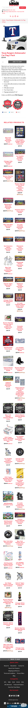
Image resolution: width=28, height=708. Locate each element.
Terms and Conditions (9, 673)
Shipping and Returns (14, 670)
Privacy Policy (20, 673)
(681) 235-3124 (11, 10)
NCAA (18, 682)
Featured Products (19, 684)
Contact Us (21, 665)
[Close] (8, 706)
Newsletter (13, 665)
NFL (5, 682)
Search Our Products (14, 668)
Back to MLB (15, 659)
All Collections (8, 684)
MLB (13, 682)
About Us (6, 665)
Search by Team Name (14, 687)
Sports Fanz (15, 699)
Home (3, 20)
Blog (14, 676)
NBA (9, 682)
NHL (22, 682)
